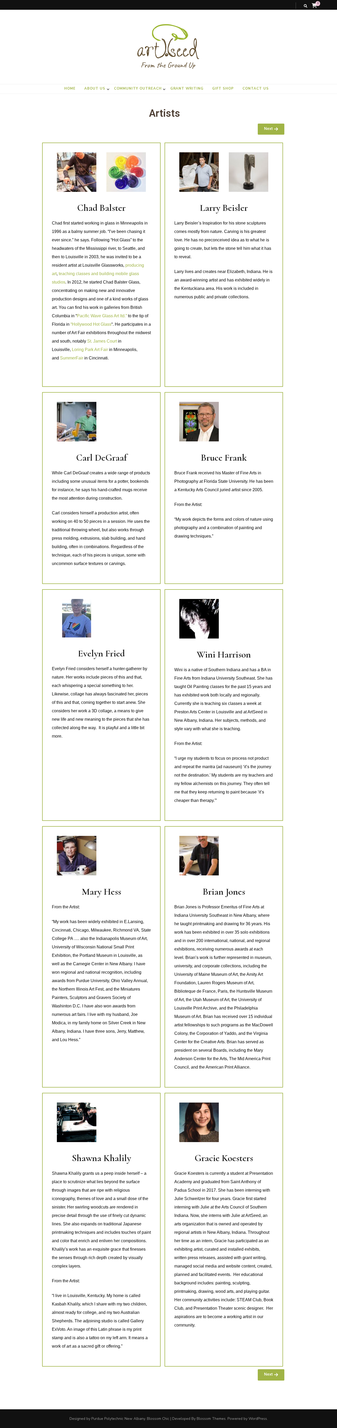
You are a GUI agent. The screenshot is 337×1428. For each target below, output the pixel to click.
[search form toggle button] (305, 6)
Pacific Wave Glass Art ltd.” (102, 316)
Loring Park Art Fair (90, 349)
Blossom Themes (211, 1418)
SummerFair (71, 358)
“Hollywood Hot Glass (91, 324)
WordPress (258, 1418)
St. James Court (102, 341)
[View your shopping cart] (314, 6)
